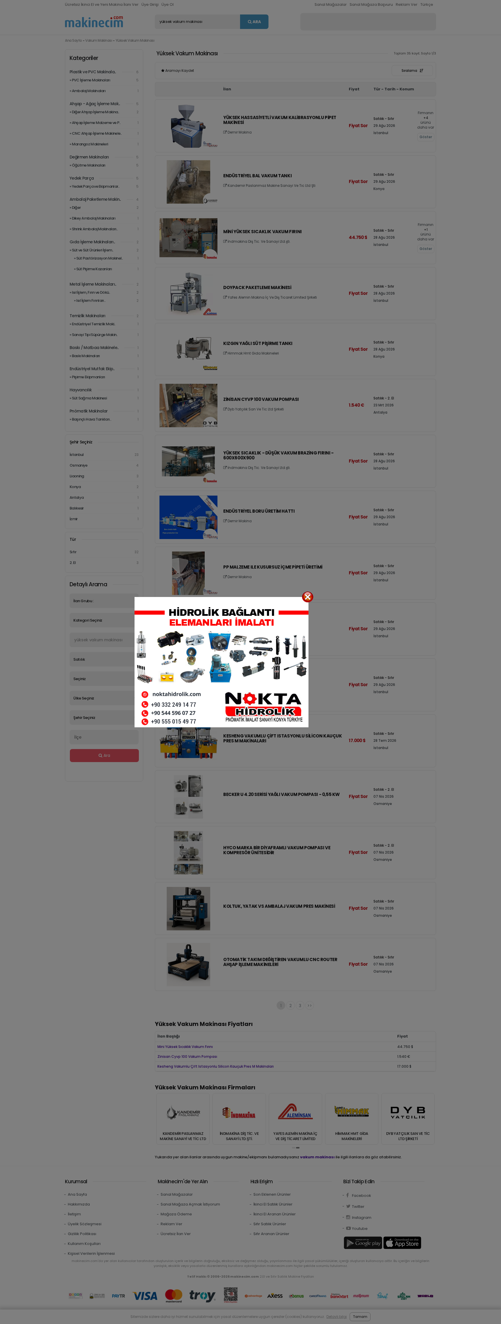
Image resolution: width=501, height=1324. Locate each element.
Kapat (307, 597)
